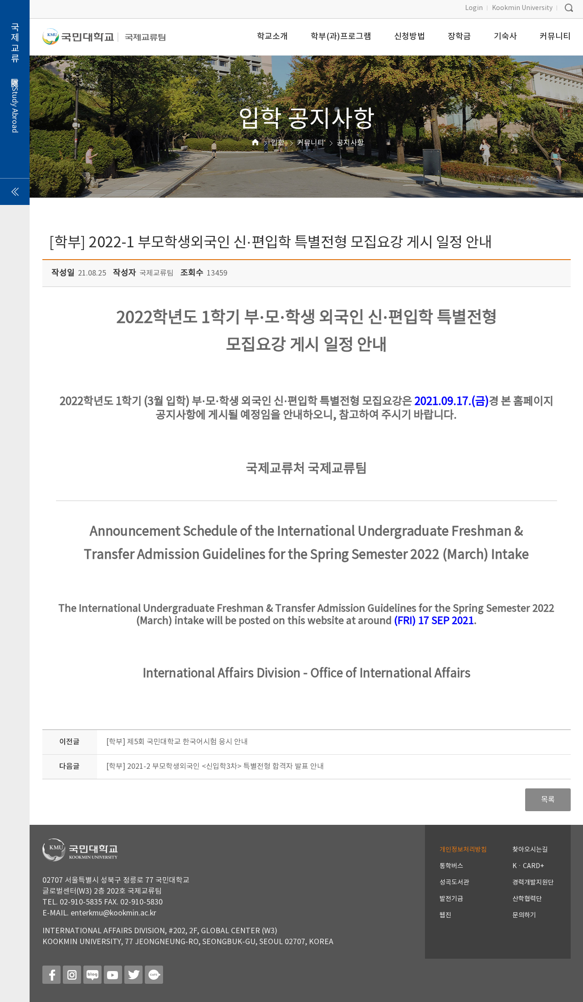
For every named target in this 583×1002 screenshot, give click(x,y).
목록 (548, 800)
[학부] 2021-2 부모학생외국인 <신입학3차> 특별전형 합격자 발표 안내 (215, 766)
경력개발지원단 (533, 882)
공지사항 (350, 143)
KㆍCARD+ (528, 866)
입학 (278, 143)
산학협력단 (527, 899)
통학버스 (451, 866)
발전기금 (451, 899)
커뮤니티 (310, 143)
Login (474, 8)
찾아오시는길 (530, 850)
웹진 (445, 915)
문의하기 (524, 915)
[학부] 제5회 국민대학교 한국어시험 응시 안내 (177, 742)
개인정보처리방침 (463, 850)
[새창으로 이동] (80, 40)
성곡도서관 (454, 882)
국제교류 (15, 78)
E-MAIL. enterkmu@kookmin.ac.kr (99, 913)
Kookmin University (522, 8)
